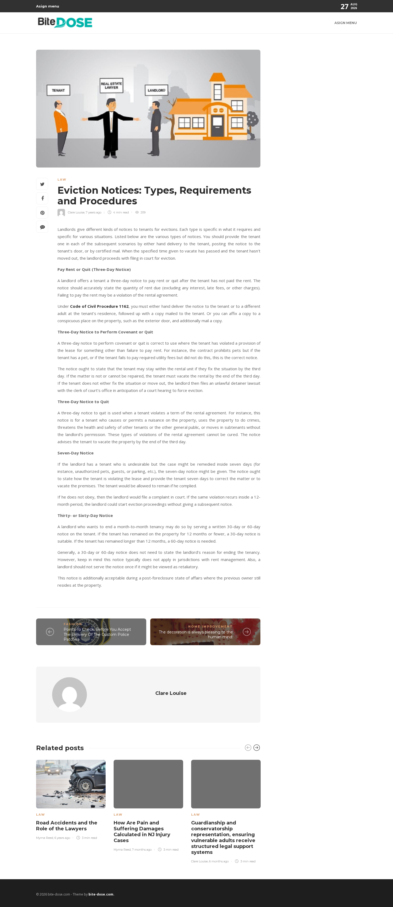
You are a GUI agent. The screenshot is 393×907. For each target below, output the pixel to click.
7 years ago (93, 212)
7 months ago (142, 849)
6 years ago (62, 838)
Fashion (73, 624)
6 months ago (219, 861)
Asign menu (47, 6)
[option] (71, 799)
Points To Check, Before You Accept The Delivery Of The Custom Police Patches (97, 634)
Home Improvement (210, 626)
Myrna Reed (44, 838)
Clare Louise (76, 212)
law (62, 179)
